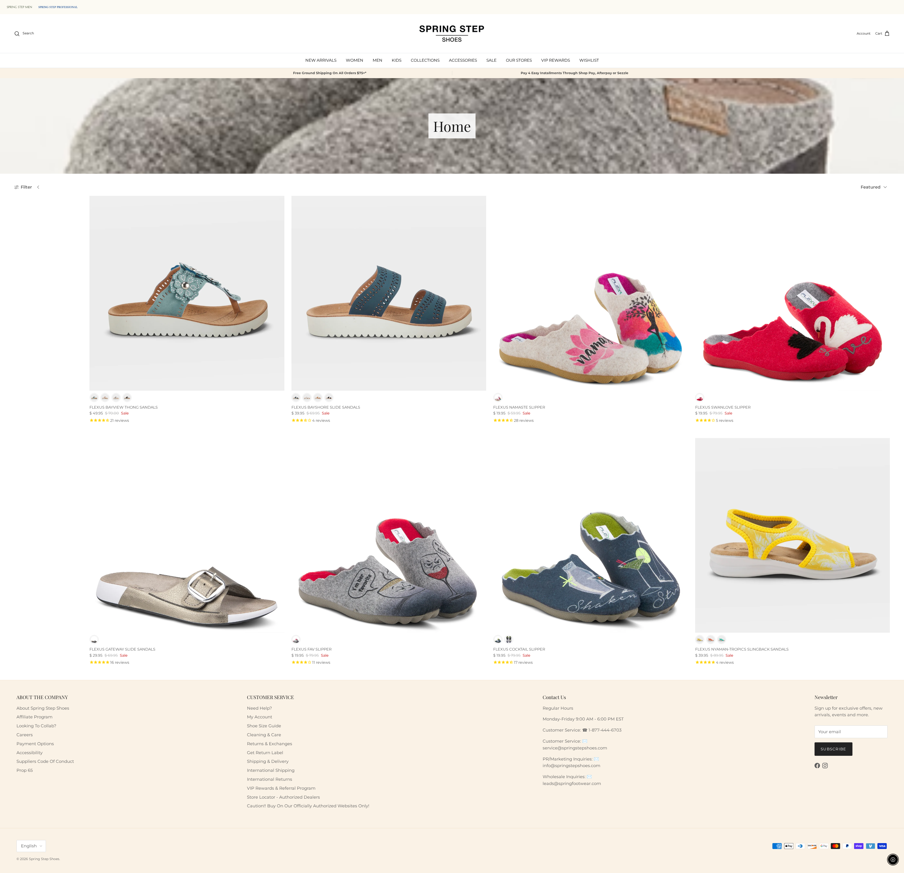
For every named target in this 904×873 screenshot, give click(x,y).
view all (66, 198)
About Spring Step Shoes (42, 708)
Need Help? (259, 708)
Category (23, 230)
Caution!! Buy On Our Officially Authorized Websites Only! (308, 806)
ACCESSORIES (463, 60)
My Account (259, 717)
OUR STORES (519, 60)
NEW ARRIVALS (320, 60)
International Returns (269, 779)
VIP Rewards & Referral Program (281, 788)
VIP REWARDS (555, 60)
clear (68, 263)
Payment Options (35, 743)
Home (25, 273)
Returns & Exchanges (269, 743)
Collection (24, 264)
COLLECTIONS (425, 60)
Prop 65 (24, 770)
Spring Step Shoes (44, 859)
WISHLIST (589, 60)
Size (18, 253)
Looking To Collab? (36, 725)
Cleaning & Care (264, 734)
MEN (377, 60)
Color (19, 241)
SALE (491, 60)
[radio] (94, 397)
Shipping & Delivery (268, 761)
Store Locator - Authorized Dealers (283, 797)
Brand (20, 210)
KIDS (396, 60)
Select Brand (28, 219)
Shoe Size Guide (264, 725)
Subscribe (833, 749)
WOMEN (354, 60)
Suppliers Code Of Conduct (45, 761)
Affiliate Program (34, 717)
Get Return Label (265, 752)
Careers (24, 734)
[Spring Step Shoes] (452, 33)
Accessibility (29, 752)
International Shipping (271, 770)
